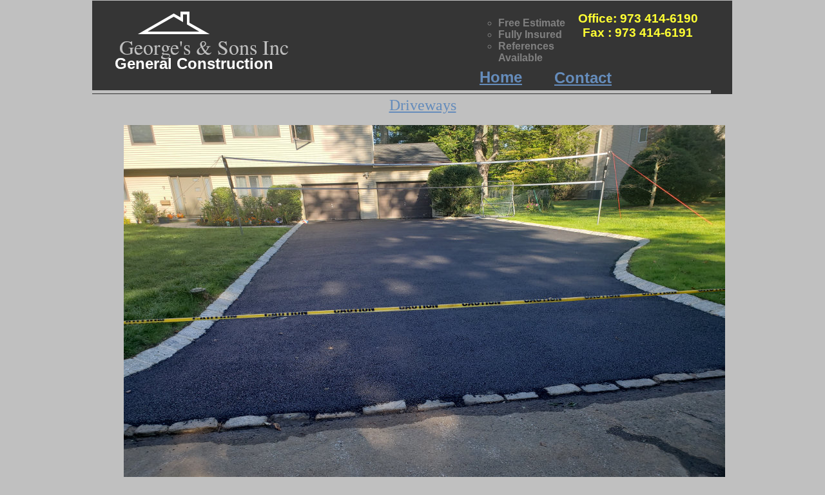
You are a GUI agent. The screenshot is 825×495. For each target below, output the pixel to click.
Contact (583, 77)
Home (501, 77)
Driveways (422, 105)
